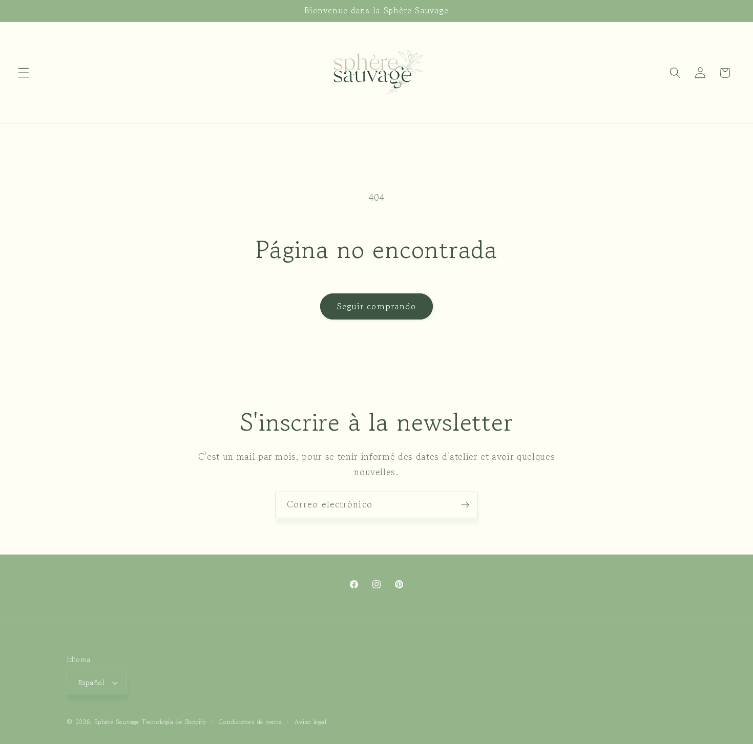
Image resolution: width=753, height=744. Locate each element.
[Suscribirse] (465, 505)
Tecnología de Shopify (174, 721)
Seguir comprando (376, 306)
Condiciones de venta (250, 721)
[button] (23, 72)
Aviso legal (310, 721)
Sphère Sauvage (117, 721)
